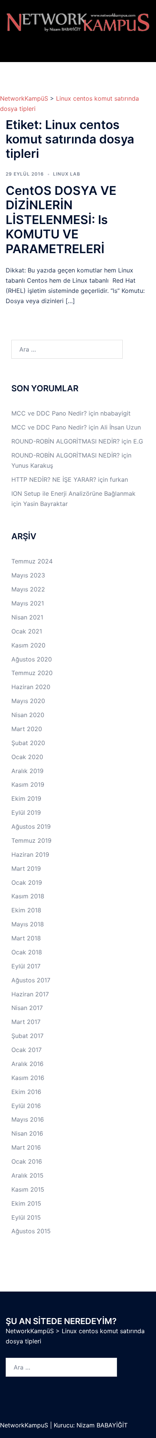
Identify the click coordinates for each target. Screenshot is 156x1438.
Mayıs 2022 (28, 589)
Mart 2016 (26, 1147)
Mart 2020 (26, 729)
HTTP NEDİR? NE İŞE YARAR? (53, 479)
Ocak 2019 (26, 882)
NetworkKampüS (24, 98)
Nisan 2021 (27, 617)
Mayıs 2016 (27, 1119)
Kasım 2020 (28, 645)
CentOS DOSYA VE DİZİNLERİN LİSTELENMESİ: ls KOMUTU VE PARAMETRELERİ (61, 219)
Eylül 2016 (26, 1106)
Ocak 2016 (26, 1161)
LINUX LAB (66, 174)
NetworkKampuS (25, 1425)
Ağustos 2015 (31, 1231)
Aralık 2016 (27, 1064)
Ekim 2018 (26, 910)
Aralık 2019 (27, 771)
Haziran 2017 (30, 994)
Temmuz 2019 (31, 840)
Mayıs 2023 (28, 575)
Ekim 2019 (26, 798)
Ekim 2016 (26, 1092)
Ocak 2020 (27, 757)
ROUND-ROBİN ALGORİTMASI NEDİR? (65, 441)
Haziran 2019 (30, 854)
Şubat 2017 (27, 1036)
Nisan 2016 (27, 1133)
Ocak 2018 (26, 952)
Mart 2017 (26, 1022)
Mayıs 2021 (27, 603)
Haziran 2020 (30, 687)
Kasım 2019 (27, 784)
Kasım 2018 (27, 896)
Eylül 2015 (26, 1217)
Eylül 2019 (26, 812)
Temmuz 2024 (32, 561)
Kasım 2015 (27, 1189)
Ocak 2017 (26, 1050)
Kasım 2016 (27, 1078)
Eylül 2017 (26, 966)
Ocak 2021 (26, 631)
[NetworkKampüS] (78, 22)
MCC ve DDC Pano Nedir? (49, 413)
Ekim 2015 (26, 1203)
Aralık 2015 (27, 1175)
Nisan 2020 (27, 715)
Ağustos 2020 (31, 659)
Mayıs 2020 (28, 701)
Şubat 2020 (28, 743)
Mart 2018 (26, 938)
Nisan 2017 (27, 1008)
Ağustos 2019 (31, 826)
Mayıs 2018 (27, 924)
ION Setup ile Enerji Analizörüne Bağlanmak (73, 493)
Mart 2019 (26, 868)
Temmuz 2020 (32, 673)
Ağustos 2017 (30, 980)
